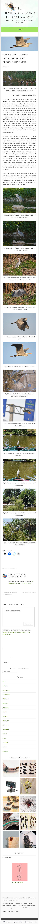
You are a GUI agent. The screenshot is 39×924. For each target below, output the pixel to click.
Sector (4, 738)
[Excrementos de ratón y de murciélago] (11, 804)
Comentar (28, 624)
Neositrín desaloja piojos (28, 592)
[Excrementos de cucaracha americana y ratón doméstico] (28, 786)
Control (5, 712)
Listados (5, 686)
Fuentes (5, 747)
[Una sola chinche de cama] (11, 840)
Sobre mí (5, 751)
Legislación (6, 729)
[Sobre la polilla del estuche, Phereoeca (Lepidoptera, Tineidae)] (11, 768)
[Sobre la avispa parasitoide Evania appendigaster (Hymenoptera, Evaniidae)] (28, 840)
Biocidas (5, 716)
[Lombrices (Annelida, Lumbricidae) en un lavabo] (11, 822)
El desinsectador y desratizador (19, 13)
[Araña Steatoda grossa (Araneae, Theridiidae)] (28, 804)
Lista (4, 681)
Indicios (5, 734)
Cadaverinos (6, 694)
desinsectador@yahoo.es (10, 900)
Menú (20, 29)
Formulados (6, 721)
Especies (14, 568)
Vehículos (5, 742)
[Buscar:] (19, 662)
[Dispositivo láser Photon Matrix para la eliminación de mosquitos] (11, 786)
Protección (6, 725)
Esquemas (6, 707)
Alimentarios (6, 690)
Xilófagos (5, 703)
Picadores (5, 699)
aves (11, 568)
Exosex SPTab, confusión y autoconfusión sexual (10, 593)
